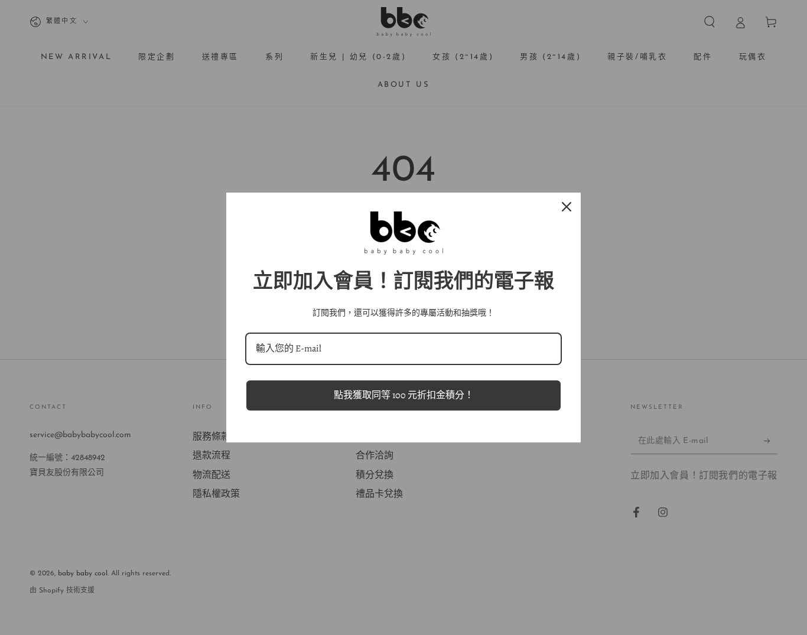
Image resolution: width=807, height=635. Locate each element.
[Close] (566, 207)
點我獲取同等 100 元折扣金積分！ (404, 395)
